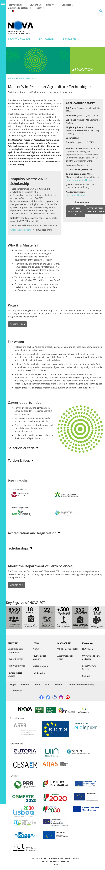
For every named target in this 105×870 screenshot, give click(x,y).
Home (12, 78)
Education (46, 39)
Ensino (20, 78)
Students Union (40, 665)
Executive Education (18, 7)
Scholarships (18, 548)
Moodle (58, 684)
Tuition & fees (19, 460)
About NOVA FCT (19, 39)
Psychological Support (39, 657)
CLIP (47, 684)
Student (34, 4)
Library (50, 4)
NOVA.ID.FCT (88, 648)
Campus (86, 675)
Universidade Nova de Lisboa (91, 657)
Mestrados (31, 78)
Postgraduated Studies (15, 674)
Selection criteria (21, 448)
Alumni (36, 648)
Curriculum (17, 324)
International (15, 4)
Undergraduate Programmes (15, 650)
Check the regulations (20, 229)
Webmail (17, 690)
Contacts (66, 4)
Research (69, 39)
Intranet (25, 684)
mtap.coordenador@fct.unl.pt (80, 180)
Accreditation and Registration (32, 533)
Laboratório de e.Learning (81, 684)
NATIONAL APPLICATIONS (75, 210)
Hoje (37, 684)
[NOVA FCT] (20, 27)
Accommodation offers (65, 657)
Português (13, 11)
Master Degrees (15, 658)
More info (16, 585)
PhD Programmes (16, 665)
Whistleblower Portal (67, 648)
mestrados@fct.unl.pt (76, 195)
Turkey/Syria (39, 672)
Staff (39, 7)
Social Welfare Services (89, 667)
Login (13, 684)
